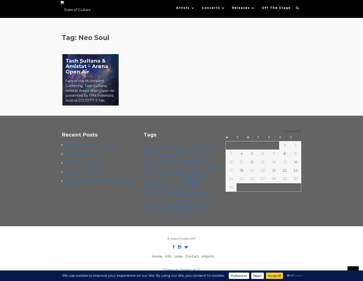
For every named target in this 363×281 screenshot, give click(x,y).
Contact (192, 256)
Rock (185, 200)
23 (295, 171)
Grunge (189, 166)
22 (285, 171)
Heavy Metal (163, 173)
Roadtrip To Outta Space (160, 201)
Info (168, 256)
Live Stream (176, 181)
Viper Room (199, 212)
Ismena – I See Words (82, 163)
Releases (241, 8)
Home (157, 256)
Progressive (153, 194)
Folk (162, 166)
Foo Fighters (174, 166)
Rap (206, 194)
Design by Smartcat (180, 270)
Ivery (205, 173)
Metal (192, 180)
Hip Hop (181, 173)
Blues (190, 155)
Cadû (197, 155)
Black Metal (174, 155)
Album (149, 147)
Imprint (208, 256)
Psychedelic (176, 193)
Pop (199, 187)
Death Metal (176, 160)
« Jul (229, 199)
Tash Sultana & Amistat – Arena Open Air (87, 66)
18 (241, 171)
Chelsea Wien (153, 161)
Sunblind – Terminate (83, 154)
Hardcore (202, 166)
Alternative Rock (187, 147)
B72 (161, 155)
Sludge (197, 207)
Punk (196, 193)
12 (252, 162)
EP (156, 167)
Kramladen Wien (156, 181)
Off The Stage (276, 8)
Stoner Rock (154, 212)
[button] (297, 9)
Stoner (208, 207)
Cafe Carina (208, 155)
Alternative (164, 147)
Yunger (214, 212)
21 (274, 171)
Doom (194, 161)
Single (186, 206)
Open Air (187, 187)
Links (178, 256)
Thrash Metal (176, 212)
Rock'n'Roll (202, 201)
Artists (183, 8)
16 (295, 162)
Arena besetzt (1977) (82, 172)
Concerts (211, 8)
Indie (195, 172)
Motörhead (154, 187)
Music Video (172, 187)
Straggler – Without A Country (91, 145)
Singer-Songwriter (161, 206)
